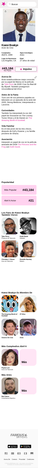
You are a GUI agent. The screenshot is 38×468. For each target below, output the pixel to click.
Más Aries (7, 375)
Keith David (15, 147)
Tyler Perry (9, 84)
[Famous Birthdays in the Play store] (25, 446)
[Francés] (19, 453)
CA (14, 61)
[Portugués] (12, 453)
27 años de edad (27, 61)
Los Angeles (7, 61)
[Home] (19, 435)
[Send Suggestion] (35, 77)
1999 (10, 55)
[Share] (5, 11)
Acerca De (7, 459)
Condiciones (30, 459)
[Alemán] (31, 453)
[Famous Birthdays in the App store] (12, 446)
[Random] (32, 11)
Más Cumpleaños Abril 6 (14, 346)
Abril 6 (4, 55)
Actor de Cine (7, 48)
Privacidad (22, 459)
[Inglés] (6, 453)
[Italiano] (25, 453)
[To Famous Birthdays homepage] (4, 4)
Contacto (14, 459)
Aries (22, 55)
